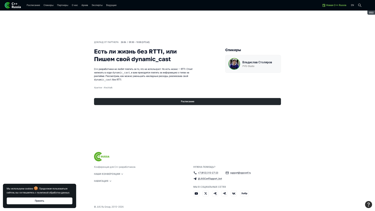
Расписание (187, 101)
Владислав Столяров (257, 62)
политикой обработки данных (53, 192)
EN (352, 5)
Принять (39, 200)
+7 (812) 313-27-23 (208, 172)
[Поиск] (360, 5)
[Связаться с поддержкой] (368, 204)
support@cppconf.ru (240, 172)
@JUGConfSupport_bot (210, 178)
